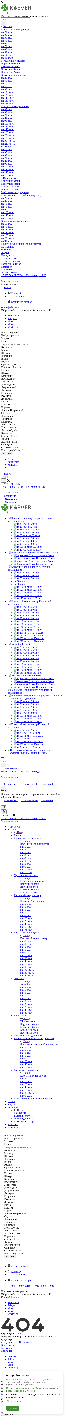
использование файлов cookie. (22, 1390)
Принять (13, 1408)
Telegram (12, 318)
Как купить (20, 1113)
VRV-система (27, 1021)
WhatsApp (13, 327)
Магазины (6, 1348)
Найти (5, 1414)
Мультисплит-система (32, 881)
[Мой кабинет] (2, 780)
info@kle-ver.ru (11, 307)
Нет (10, 453)
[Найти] (3, 23)
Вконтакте (13, 315)
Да (4, 453)
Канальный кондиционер (33, 938)
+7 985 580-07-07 (11, 272)
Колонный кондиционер (33, 1075)
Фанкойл (25, 984)
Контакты (6, 1350)
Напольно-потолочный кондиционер (40, 1044)
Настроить (15, 1401)
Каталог (18, 835)
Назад (20, 832)
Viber (10, 321)
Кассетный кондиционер (33, 901)
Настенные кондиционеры (34, 843)
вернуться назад (9, 1342)
